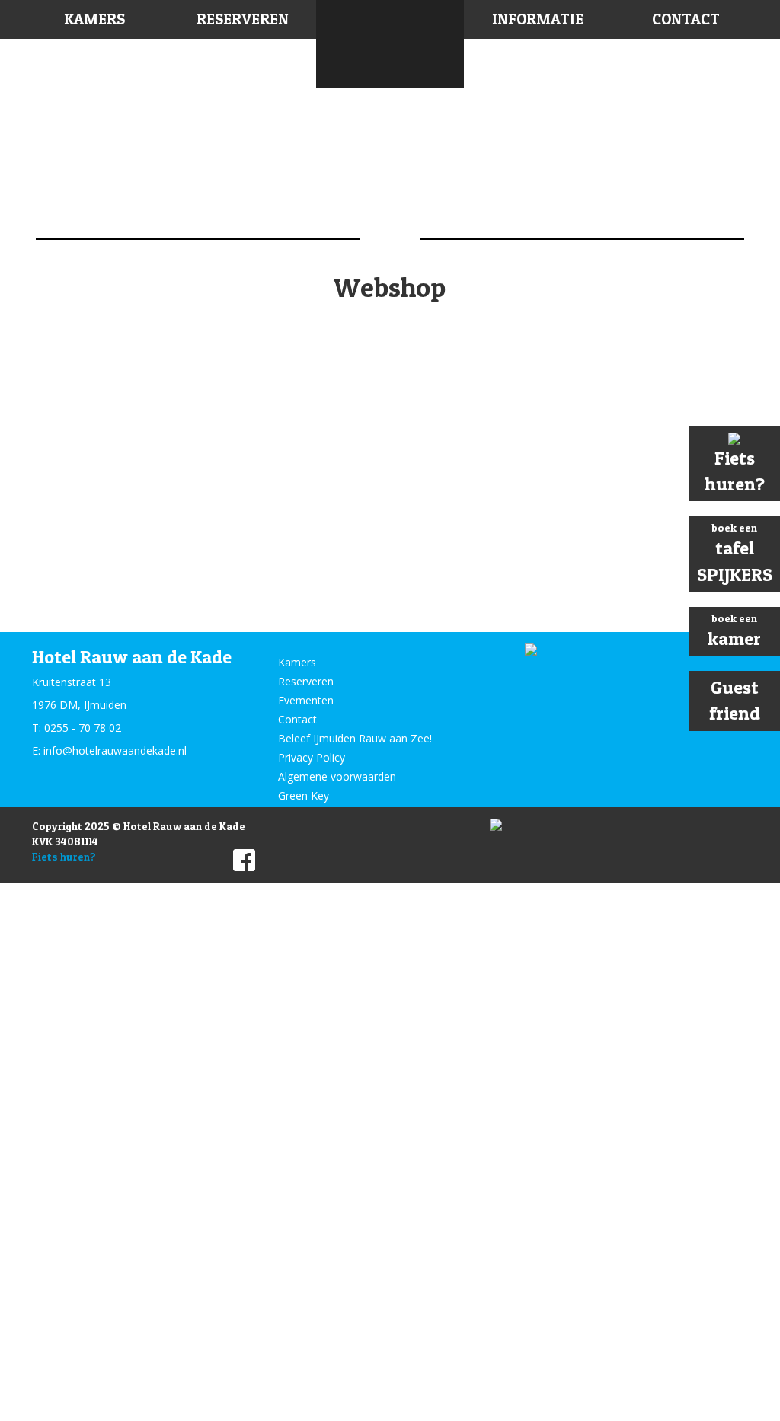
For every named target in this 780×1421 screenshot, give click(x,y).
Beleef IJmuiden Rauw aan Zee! (355, 738)
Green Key (303, 795)
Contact (686, 19)
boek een (734, 553)
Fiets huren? (64, 856)
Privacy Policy (311, 757)
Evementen (306, 700)
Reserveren (243, 19)
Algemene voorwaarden (337, 776)
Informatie (537, 19)
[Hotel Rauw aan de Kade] (390, 44)
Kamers (94, 19)
